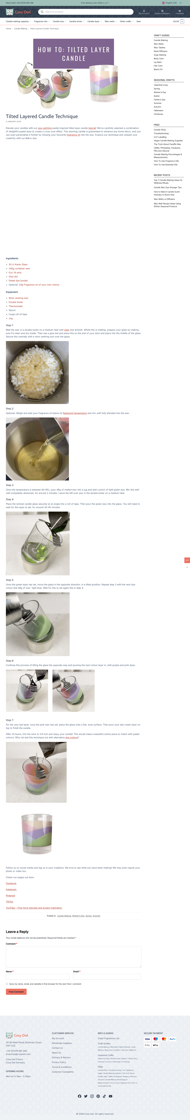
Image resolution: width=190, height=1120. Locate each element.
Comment (11, 943)
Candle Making (20, 28)
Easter (157, 96)
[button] (177, 21)
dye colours (71, 737)
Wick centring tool (18, 298)
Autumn (157, 107)
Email (76, 971)
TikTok (10, 901)
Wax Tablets (159, 47)
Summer (96, 916)
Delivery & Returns (61, 1057)
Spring (89, 916)
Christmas (158, 114)
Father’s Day (159, 99)
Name (10, 971)
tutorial (92, 128)
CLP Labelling (160, 137)
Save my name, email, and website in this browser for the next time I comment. (45, 984)
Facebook (11, 883)
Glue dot (13, 276)
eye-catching (45, 128)
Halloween (158, 110)
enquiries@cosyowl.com (18, 1054)
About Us (56, 1052)
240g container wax (19, 268)
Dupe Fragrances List (108, 1038)
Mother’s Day (78, 916)
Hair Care (158, 65)
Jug (11, 318)
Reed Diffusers (160, 51)
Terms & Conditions (62, 1067)
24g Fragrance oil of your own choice (39, 284)
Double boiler (16, 302)
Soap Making (160, 55)
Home (8, 28)
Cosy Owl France (14, 1059)
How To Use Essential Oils (165, 164)
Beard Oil (158, 69)
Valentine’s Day (161, 85)
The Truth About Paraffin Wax (167, 144)
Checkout (180, 13)
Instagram (11, 889)
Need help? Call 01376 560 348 (19, 3)
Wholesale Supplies (62, 1043)
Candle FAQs (160, 129)
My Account (144, 13)
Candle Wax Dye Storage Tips (168, 187)
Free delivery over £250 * (95, 3)
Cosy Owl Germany (15, 1062)
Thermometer (16, 306)
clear (66, 329)
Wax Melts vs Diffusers (164, 199)
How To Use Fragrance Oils (166, 161)
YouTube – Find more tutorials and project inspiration (34, 907)
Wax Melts (159, 44)
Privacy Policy (59, 1062)
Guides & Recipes (162, 13)
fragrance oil (73, 134)
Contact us (57, 1048)
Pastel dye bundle (18, 280)
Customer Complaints (63, 1071)
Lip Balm (158, 62)
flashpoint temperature (75, 413)
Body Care (159, 58)
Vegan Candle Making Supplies (168, 140)
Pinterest (10, 895)
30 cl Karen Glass (18, 264)
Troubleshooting (161, 133)
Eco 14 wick (15, 272)
